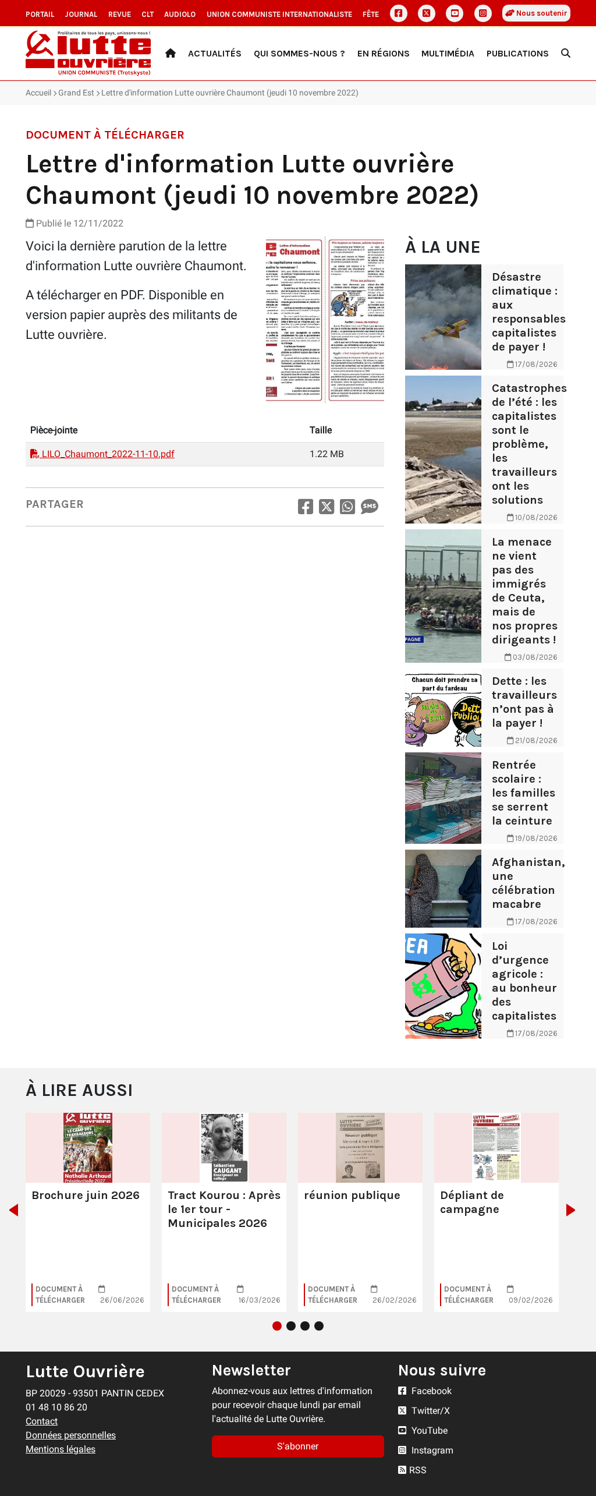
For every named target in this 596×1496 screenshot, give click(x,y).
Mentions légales (60, 1449)
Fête (371, 14)
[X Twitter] (426, 13)
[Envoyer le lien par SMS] (369, 507)
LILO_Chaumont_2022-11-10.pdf (107, 453)
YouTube (428, 1430)
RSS (418, 1470)
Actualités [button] (215, 53)
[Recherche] (565, 54)
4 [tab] (319, 1326)
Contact (42, 1421)
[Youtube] (454, 13)
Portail (40, 14)
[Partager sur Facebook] (305, 507)
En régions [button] (383, 53)
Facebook (430, 1390)
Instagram (431, 1450)
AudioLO (180, 14)
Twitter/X (429, 1410)
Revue (119, 14)
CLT (147, 14)
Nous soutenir (541, 13)
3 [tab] (305, 1326)
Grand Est (76, 92)
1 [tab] (277, 1326)
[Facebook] (398, 13)
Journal (81, 14)
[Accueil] (170, 54)
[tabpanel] (88, 1212)
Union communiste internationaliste (279, 14)
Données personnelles (71, 1435)
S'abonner (297, 1446)
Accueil (38, 92)
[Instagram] (483, 13)
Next (574, 1210)
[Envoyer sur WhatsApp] (347, 507)
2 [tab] (291, 1326)
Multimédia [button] (447, 53)
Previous (10, 1210)
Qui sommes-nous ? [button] (299, 53)
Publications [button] (518, 53)
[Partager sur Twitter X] (326, 507)
